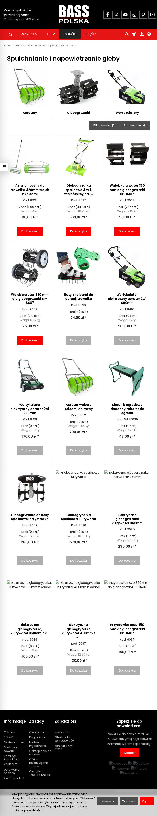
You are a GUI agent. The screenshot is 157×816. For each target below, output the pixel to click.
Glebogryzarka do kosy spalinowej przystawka (30, 517)
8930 (82, 305)
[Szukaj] (126, 34)
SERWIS (9, 737)
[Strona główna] (74, 14)
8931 (33, 200)
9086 (33, 639)
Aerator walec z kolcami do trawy (78, 407)
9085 (131, 529)
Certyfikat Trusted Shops (39, 773)
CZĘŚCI (91, 34)
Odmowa (129, 801)
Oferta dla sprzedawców (64, 739)
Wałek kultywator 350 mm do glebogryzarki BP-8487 (127, 189)
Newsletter (62, 732)
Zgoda (147, 801)
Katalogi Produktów (11, 758)
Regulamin (37, 737)
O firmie (10, 732)
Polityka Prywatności (38, 744)
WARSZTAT (30, 34)
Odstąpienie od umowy (40, 752)
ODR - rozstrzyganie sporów (39, 762)
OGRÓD (69, 34)
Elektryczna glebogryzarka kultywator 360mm (127, 519)
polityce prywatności (27, 810)
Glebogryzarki (78, 113)
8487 (82, 200)
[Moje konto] (142, 34)
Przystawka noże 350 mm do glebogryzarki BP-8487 (127, 629)
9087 (82, 643)
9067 (131, 639)
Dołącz (129, 753)
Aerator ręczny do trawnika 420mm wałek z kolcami (30, 189)
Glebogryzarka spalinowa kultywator (78, 517)
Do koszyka (29, 231)
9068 (131, 200)
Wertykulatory (127, 113)
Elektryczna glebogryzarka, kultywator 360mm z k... (30, 629)
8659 (33, 525)
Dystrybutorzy (14, 742)
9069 (33, 309)
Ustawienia (107, 801)
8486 (82, 525)
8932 (82, 415)
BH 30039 (131, 419)
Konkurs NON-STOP (64, 747)
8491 (33, 419)
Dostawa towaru (10, 749)
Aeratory (30, 113)
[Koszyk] (134, 34)
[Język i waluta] (149, 34)
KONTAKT (10, 764)
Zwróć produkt (14, 778)
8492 (131, 309)
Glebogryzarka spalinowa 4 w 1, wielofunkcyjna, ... (78, 189)
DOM (51, 34)
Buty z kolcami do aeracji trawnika (78, 296)
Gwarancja (37, 732)
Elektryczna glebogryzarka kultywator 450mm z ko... (78, 631)
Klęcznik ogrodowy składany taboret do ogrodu (127, 409)
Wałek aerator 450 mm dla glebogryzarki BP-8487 (30, 298)
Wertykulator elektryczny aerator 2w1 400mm (127, 298)
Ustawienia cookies (12, 771)
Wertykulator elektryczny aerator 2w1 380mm (30, 409)
